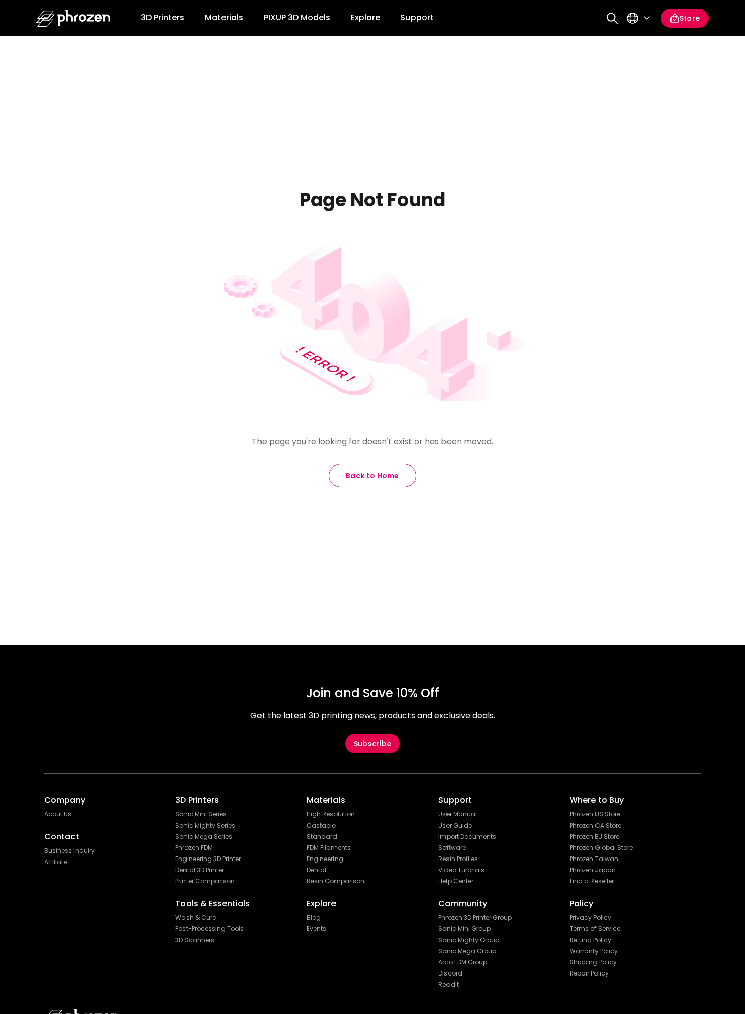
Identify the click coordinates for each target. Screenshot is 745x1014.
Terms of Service (595, 929)
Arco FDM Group (462, 962)
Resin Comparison (335, 881)
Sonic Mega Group (467, 951)
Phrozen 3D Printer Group (475, 918)
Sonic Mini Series (201, 814)
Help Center (455, 881)
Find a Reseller (592, 881)
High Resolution (331, 814)
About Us (57, 814)
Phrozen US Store (595, 814)
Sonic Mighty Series (205, 826)
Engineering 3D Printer (208, 859)
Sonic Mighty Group (468, 940)
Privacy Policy (590, 918)
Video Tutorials (461, 870)
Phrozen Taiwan (594, 859)
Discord (450, 973)
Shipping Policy (593, 962)
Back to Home (372, 476)
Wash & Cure (195, 918)
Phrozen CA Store (595, 826)
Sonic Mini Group (464, 929)
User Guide (455, 826)
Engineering (325, 859)
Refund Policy (590, 940)
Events (316, 929)
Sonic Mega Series (203, 837)
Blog (314, 918)
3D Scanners (194, 940)
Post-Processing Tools (209, 929)
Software (452, 848)
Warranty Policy (594, 951)
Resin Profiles (458, 859)
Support (417, 17)
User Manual (457, 814)
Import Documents (467, 837)
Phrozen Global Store (601, 848)
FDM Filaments (329, 848)
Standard (322, 837)
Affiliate (55, 862)
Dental (316, 870)
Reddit (448, 985)
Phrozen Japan (593, 870)
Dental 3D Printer (199, 870)
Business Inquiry (69, 851)
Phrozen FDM (194, 848)
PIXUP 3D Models (297, 17)
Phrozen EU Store (594, 837)
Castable (321, 826)
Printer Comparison (205, 881)
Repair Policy (589, 973)
